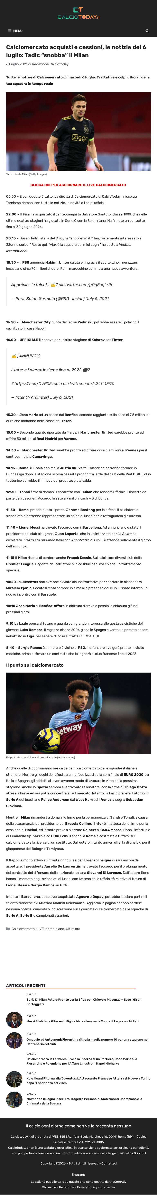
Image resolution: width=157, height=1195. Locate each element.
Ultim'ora (73, 929)
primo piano (54, 929)
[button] (147, 31)
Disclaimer (107, 1187)
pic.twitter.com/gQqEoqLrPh (86, 284)
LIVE (40, 929)
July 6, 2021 (97, 298)
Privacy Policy (87, 1187)
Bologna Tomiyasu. (47, 849)
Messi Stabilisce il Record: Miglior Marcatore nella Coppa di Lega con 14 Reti (83, 1021)
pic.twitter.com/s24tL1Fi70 (88, 383)
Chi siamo (49, 1187)
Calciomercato (23, 929)
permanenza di (110, 817)
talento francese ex (46, 903)
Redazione (66, 1187)
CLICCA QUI (89, 636)
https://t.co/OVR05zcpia (38, 383)
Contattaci (109, 1163)
